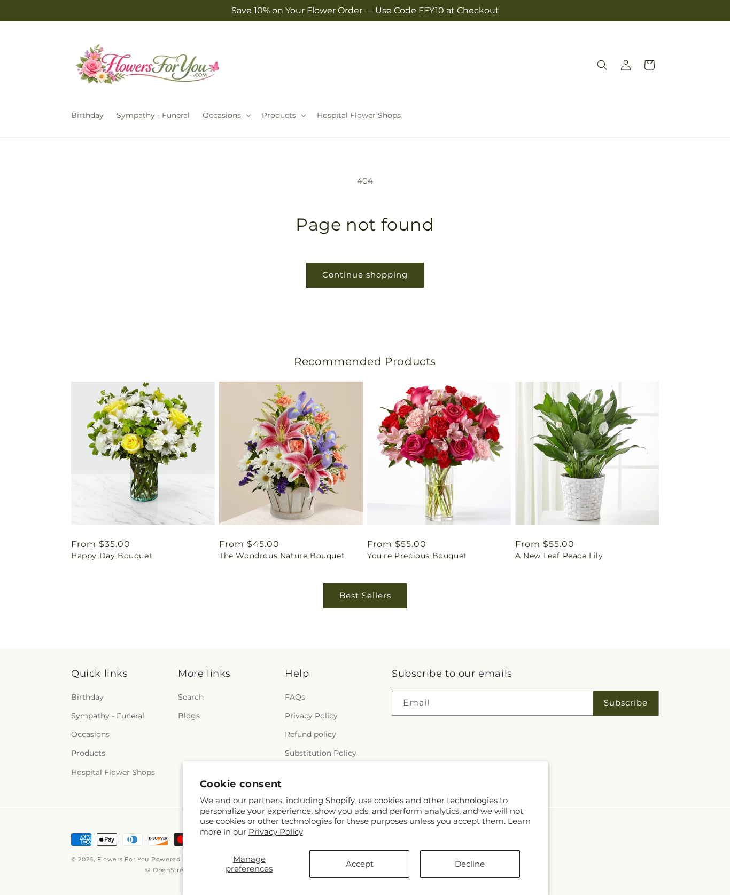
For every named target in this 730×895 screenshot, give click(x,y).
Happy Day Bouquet (111, 555)
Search (191, 697)
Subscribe (626, 703)
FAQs (295, 697)
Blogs (189, 715)
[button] (225, 115)
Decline (470, 864)
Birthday (87, 697)
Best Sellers (365, 595)
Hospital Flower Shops (113, 772)
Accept (360, 864)
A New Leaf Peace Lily (559, 555)
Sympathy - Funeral (107, 715)
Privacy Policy (275, 832)
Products (88, 753)
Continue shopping (365, 275)
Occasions (90, 735)
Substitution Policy (320, 753)
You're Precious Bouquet (417, 555)
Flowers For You (123, 859)
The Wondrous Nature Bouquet (282, 555)
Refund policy (310, 735)
